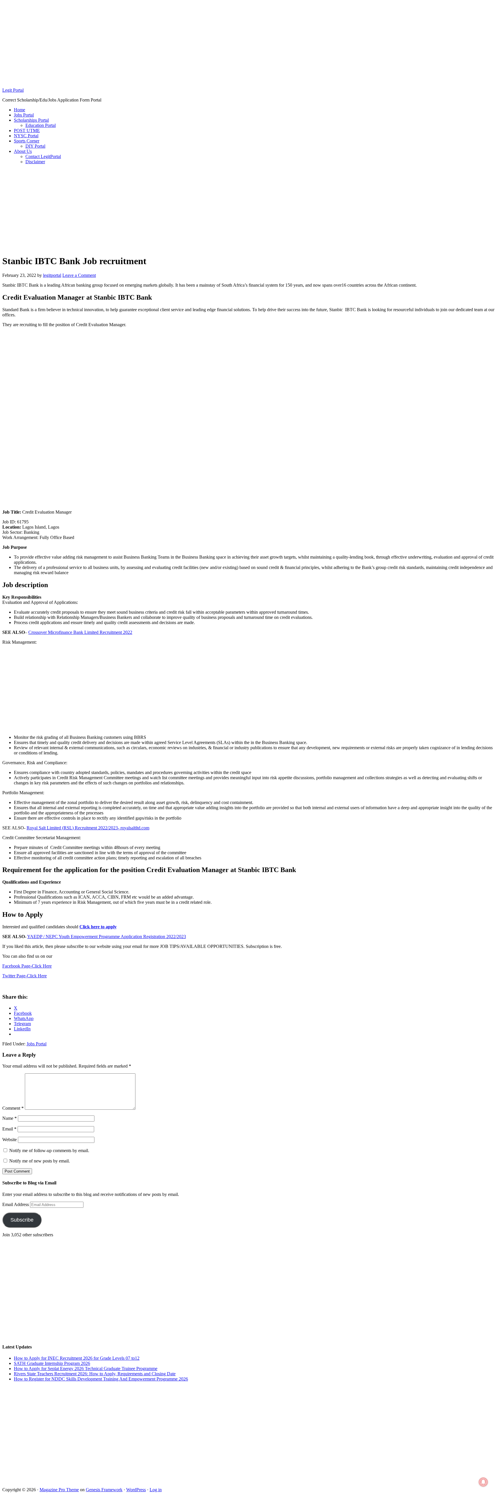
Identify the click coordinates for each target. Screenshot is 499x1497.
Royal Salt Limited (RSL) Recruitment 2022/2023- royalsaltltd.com (88, 827)
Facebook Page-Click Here (27, 965)
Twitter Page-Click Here (24, 975)
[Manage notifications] (483, 1482)
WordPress (136, 1489)
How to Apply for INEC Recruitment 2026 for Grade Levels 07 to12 (76, 1358)
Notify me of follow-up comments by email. (49, 1150)
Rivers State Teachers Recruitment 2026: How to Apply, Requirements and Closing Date (95, 1373)
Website (9, 1139)
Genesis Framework (104, 1489)
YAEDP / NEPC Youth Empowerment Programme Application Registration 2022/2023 (106, 936)
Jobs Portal (36, 1043)
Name (9, 1118)
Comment (13, 1108)
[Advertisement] (249, 42)
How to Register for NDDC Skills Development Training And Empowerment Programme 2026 (101, 1378)
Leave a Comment (79, 275)
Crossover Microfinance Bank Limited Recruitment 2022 (80, 632)
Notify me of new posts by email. (39, 1160)
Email (9, 1128)
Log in (156, 1489)
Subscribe (21, 1220)
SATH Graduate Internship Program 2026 (52, 1363)
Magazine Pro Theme (59, 1489)
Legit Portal (13, 90)
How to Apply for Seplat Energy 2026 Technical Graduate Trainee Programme (85, 1368)
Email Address (16, 1204)
